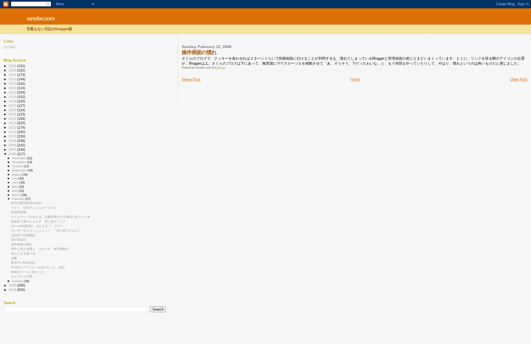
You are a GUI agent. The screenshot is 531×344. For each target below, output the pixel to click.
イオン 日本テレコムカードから (34, 207)
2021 (13, 88)
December (19, 158)
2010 (13, 136)
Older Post (518, 79)
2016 (13, 110)
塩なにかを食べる (23, 253)
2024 (13, 74)
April (15, 190)
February (18, 198)
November (19, 162)
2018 (13, 101)
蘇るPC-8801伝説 (23, 262)
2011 (13, 132)
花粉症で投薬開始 (23, 235)
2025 (13, 70)
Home (355, 79)
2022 (13, 83)
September (19, 170)
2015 (13, 114)
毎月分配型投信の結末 (26, 203)
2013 (13, 123)
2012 (13, 127)
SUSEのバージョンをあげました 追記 (38, 267)
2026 (13, 66)
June (15, 182)
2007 (13, 149)
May (15, 186)
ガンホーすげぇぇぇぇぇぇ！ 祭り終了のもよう (46, 230)
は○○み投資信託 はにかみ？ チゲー (37, 225)
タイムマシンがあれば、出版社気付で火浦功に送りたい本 (50, 216)
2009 (13, 140)
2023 (13, 79)
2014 (13, 118)
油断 (14, 258)
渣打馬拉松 (18, 239)
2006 (13, 154)
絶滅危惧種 (18, 212)
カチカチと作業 (21, 276)
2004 (13, 290)
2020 (13, 92)
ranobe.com (40, 18)
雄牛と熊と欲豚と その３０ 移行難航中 (40, 248)
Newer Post (191, 79)
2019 (13, 97)
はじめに (10, 47)
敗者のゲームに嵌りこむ (28, 272)
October (18, 166)
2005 (13, 285)
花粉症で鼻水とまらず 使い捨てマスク (38, 221)
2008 (13, 145)
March (16, 195)
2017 (13, 105)
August (17, 174)
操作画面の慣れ (21, 244)
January (18, 281)
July (15, 178)
